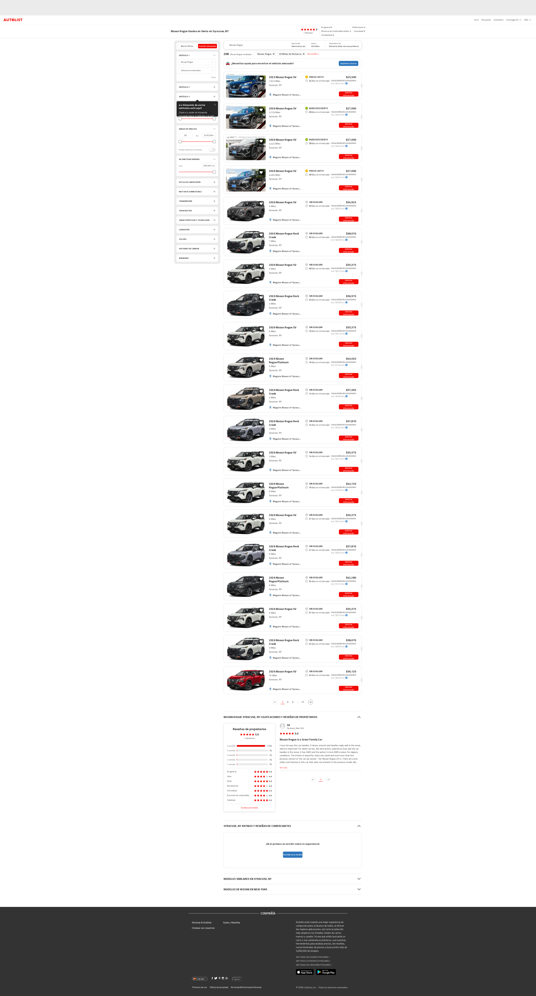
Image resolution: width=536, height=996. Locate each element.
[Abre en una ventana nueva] (305, 972)
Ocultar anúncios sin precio (190, 149)
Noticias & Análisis (201, 922)
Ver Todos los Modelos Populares (313, 960)
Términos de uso (199, 987)
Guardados (499, 19)
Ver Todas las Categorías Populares (314, 964)
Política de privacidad (219, 987)
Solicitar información (348, 93)
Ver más (283, 767)
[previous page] (275, 702)
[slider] (180, 118)
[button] (197, 62)
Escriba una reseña (249, 807)
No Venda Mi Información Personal (246, 987)
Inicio (476, 19)
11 (303, 702)
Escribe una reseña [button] (292, 854)
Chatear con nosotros (203, 928)
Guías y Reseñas (231, 922)
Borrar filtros (313, 53)
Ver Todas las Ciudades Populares (313, 957)
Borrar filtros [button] (187, 46)
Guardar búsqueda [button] (207, 46)
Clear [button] (213, 77)
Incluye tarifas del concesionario (343, 80)
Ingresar (237, 979)
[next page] (310, 702)
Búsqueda (486, 19)
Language (200, 978)
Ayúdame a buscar (348, 63)
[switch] (211, 150)
